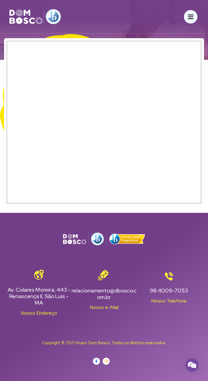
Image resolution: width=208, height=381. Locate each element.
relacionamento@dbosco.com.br (104, 294)
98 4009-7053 (169, 290)
